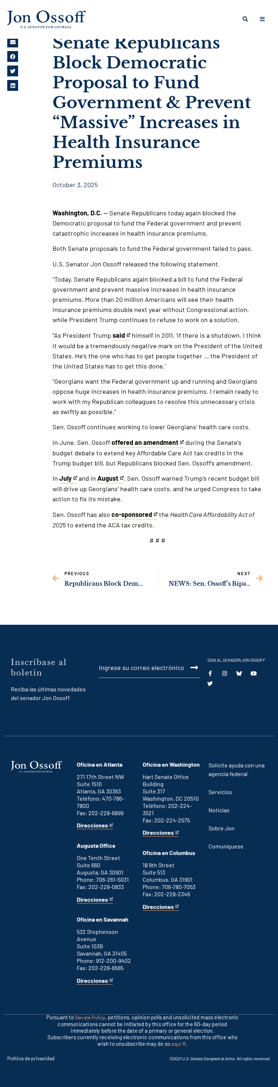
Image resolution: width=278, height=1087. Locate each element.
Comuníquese (226, 846)
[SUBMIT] (190, 667)
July (68, 479)
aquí (178, 1044)
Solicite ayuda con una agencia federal (236, 769)
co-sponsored (131, 515)
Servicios (220, 791)
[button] (12, 42)
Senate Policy (90, 1017)
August (109, 479)
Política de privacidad (31, 1058)
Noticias (218, 809)
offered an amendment (144, 443)
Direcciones (92, 825)
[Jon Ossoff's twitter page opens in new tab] (210, 683)
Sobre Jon (221, 828)
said (121, 336)
